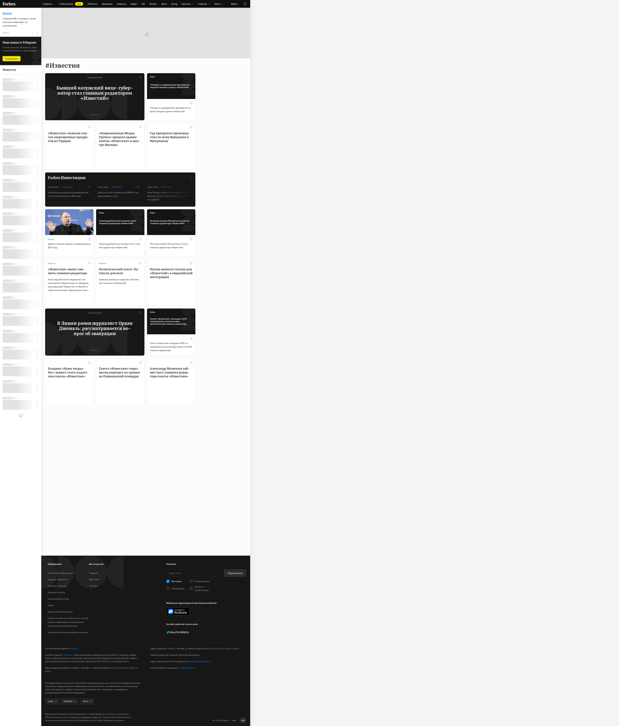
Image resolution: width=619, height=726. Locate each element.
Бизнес (51, 239)
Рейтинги (92, 3)
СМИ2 (50, 701)
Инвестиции (67, 187)
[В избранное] (140, 77)
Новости (52, 263)
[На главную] (9, 3)
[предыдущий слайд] (186, 177)
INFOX (85, 701)
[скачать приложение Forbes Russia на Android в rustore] (178, 611)
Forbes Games (70, 3)
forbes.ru (74, 648)
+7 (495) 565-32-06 (186, 667)
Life (143, 3)
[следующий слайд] (191, 177)
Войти (234, 3)
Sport (164, 3)
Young (174, 3)
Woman (153, 3)
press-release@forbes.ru (199, 661)
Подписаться (235, 573)
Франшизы (107, 3)
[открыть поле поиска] (245, 3)
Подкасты (121, 3)
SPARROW (68, 701)
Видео (134, 3)
